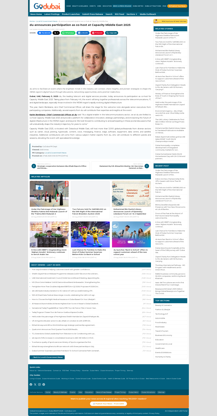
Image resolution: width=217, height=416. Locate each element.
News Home (36, 14)
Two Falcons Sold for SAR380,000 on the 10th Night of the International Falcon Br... (170, 44)
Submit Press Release (92, 14)
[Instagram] (39, 384)
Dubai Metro (138, 6)
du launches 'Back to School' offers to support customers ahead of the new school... (169, 78)
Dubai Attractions (153, 6)
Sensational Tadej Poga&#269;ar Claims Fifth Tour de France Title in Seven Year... (64, 308)
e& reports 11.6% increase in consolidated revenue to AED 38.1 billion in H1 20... (63, 338)
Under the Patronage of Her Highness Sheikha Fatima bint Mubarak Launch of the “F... (167, 35)
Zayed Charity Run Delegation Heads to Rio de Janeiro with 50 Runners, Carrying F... (170, 87)
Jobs (99, 6)
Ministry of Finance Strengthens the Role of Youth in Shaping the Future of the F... (169, 96)
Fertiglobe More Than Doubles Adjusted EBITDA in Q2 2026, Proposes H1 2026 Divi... (65, 286)
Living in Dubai (35, 378)
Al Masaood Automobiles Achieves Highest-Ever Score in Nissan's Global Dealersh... (65, 304)
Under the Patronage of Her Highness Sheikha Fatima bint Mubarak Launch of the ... (167, 172)
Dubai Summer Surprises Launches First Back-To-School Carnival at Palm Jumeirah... (66, 351)
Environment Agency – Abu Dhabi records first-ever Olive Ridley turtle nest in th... (169, 113)
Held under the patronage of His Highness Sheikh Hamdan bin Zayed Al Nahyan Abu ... (170, 104)
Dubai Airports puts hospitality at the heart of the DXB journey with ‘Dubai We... (170, 250)
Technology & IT (161, 314)
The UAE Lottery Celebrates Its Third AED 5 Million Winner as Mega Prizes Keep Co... (169, 122)
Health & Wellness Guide (116, 378)
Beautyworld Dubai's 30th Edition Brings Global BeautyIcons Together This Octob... (170, 291)
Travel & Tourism (161, 331)
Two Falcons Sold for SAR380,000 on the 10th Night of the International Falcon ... (170, 190)
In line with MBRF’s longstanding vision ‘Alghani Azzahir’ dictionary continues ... (168, 61)
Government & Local (163, 344)
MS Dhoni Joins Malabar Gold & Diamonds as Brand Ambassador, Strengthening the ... (66, 282)
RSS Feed (119, 14)
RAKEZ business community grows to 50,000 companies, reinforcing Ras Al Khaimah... (170, 276)
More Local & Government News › (133, 176)
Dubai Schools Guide (83, 378)
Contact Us (57, 370)
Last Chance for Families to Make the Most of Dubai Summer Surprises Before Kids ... (170, 70)
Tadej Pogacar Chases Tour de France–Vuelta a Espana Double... (58, 312)
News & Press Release (122, 6)
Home (68, 6)
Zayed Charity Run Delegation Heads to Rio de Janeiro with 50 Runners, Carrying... (170, 259)
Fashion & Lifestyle (162, 309)
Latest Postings (52, 14)
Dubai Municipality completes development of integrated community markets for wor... (167, 147)
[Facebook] (31, 384)
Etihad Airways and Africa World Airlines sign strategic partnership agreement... (64, 325)
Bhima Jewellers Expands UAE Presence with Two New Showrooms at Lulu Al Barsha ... (170, 207)
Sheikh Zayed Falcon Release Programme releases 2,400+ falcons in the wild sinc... (65, 274)
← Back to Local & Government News (47, 357)
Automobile (160, 318)
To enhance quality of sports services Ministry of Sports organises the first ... (62, 342)
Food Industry (161, 322)
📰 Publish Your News (177, 6)
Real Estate (160, 327)
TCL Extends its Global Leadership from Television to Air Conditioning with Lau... (64, 334)
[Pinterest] (43, 384)
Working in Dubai (67, 378)
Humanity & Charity (163, 357)
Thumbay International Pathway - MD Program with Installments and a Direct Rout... (170, 267)
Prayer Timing (120, 370)
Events (93, 6)
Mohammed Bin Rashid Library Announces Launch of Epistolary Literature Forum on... (168, 198)
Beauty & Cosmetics (163, 305)
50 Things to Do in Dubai (135, 378)
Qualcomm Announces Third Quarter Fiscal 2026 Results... (55, 329)
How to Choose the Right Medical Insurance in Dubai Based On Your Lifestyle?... (64, 299)
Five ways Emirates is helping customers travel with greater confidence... (61, 269)
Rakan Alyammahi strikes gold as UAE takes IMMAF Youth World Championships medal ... (170, 139)
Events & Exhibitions (163, 352)
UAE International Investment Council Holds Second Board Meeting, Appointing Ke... (66, 278)
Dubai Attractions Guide (51, 378)
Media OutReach (148, 14)
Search (109, 14)
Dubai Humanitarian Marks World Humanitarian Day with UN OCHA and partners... (170, 156)
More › (182, 29)
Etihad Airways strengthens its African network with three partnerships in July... (63, 346)
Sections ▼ (132, 14)
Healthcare (160, 348)
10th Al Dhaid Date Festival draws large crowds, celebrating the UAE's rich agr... (64, 295)
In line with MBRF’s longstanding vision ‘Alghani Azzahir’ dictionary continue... (168, 224)
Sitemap (130, 370)
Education (107, 6)
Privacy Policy (75, 370)
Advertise (85, 370)
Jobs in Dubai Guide (173, 378)
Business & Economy (163, 335)
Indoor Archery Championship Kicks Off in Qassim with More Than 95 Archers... (169, 181)
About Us (33, 370)
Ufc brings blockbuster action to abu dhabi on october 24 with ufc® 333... (61, 321)
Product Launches (71, 14)
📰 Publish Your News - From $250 (108, 404)
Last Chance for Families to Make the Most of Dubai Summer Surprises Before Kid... (170, 233)
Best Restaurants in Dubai (155, 378)
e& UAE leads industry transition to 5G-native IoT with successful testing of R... (62, 291)
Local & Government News (46, 21)
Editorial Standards (44, 370)
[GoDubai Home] (47, 6)
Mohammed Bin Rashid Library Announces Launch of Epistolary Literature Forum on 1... (168, 53)
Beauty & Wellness (80, 6)
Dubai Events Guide (99, 378)
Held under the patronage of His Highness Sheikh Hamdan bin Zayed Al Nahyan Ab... (66, 317)
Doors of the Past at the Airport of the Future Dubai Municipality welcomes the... (169, 216)
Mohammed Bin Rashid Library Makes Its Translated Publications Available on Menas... (170, 130)
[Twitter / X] (35, 384)
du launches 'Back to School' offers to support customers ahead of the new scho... (169, 241)
